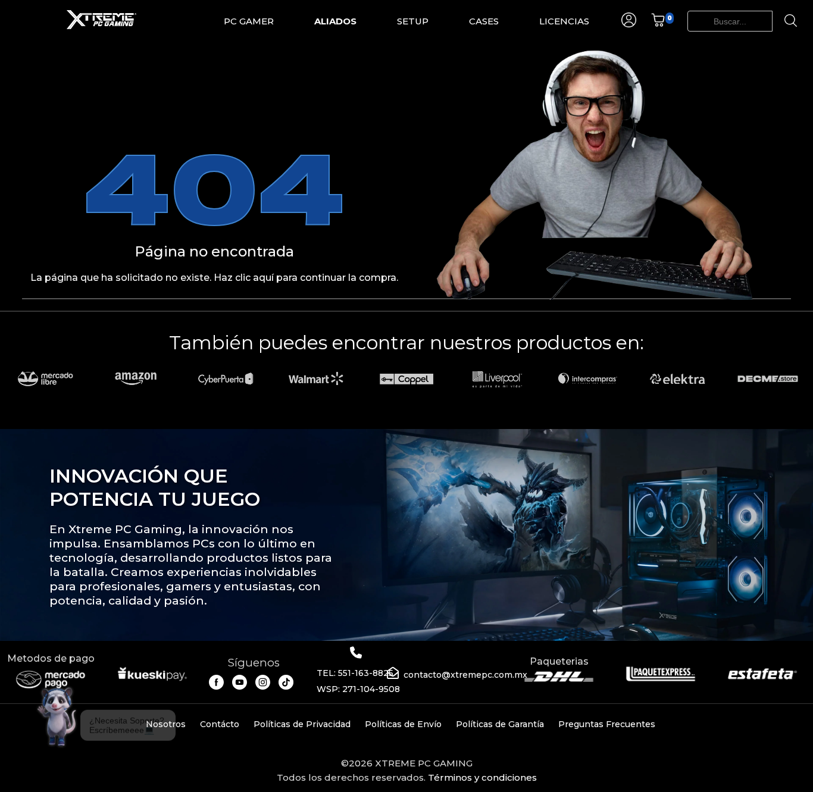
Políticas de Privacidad (302, 724)
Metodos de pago (51, 658)
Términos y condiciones (482, 777)
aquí (263, 277)
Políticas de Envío (403, 724)
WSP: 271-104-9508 (358, 689)
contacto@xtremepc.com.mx (465, 674)
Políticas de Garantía (500, 724)
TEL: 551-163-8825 (355, 673)
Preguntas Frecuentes (606, 724)
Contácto (219, 724)
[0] (658, 24)
